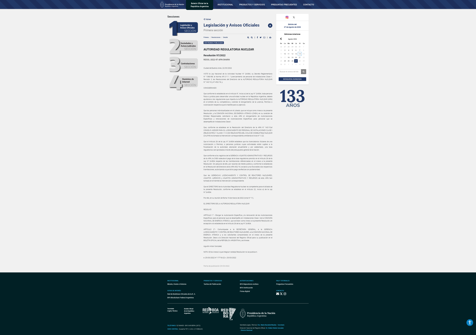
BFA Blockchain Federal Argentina (180, 297)
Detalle (225, 37)
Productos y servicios (252, 4)
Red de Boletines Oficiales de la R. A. (181, 294)
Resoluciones (215, 37)
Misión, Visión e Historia (176, 284)
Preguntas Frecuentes (284, 4)
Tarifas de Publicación (212, 284)
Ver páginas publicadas (213, 43)
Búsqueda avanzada (292, 79)
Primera (206, 37)
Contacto (308, 4)
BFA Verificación (246, 287)
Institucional (225, 4)
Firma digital (245, 291)
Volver (208, 19)
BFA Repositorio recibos (249, 284)
